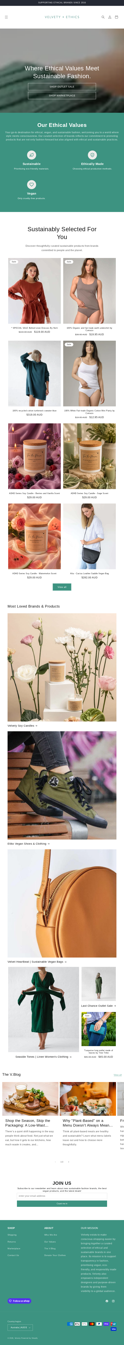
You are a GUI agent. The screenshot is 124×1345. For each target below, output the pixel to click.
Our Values (50, 1242)
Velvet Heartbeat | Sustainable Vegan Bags (35, 961)
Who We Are (50, 1235)
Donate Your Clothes (55, 1255)
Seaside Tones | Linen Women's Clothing (41, 1056)
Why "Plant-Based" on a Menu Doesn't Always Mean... (88, 1123)
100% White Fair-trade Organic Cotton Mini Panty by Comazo (89, 412)
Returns (12, 1242)
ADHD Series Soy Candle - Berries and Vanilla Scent (34, 493)
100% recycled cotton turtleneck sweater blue (34, 411)
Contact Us (13, 1255)
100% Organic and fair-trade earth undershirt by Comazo (89, 329)
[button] (6, 17)
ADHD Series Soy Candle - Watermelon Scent (34, 573)
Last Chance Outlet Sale (97, 1005)
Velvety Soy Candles (21, 725)
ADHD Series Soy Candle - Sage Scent (89, 493)
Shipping (12, 1235)
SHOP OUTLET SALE (62, 86)
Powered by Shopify (29, 1338)
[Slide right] (68, 1162)
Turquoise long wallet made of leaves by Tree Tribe (98, 1051)
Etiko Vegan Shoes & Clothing (27, 843)
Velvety (18, 1338)
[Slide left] (55, 1162)
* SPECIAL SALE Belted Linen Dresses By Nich (34, 328)
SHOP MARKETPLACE (62, 95)
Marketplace (14, 1248)
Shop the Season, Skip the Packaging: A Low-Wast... (27, 1123)
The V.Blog (50, 1248)
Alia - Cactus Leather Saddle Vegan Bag (89, 573)
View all (62, 587)
